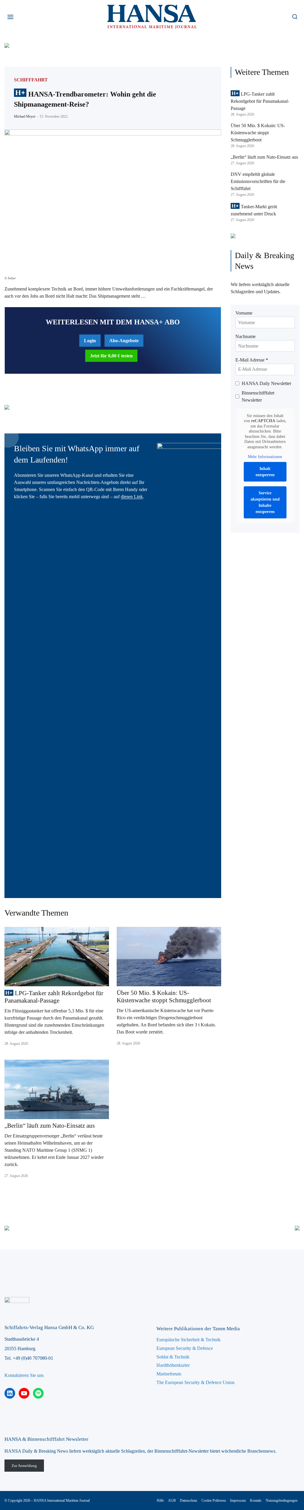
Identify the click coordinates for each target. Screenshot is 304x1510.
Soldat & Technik (172, 1356)
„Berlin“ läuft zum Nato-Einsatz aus (49, 1125)
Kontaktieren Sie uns (24, 1375)
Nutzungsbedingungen (281, 1500)
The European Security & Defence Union (195, 1382)
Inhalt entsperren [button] (265, 471)
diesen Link (132, 496)
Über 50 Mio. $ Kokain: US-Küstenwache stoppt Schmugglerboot (164, 996)
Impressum (238, 1500)
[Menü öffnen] (10, 17)
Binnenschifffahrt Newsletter (258, 396)
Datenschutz (188, 1500)
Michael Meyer (24, 116)
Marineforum (168, 1373)
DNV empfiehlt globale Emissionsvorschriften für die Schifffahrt (258, 181)
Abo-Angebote (124, 340)
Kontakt (255, 1500)
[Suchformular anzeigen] (295, 17)
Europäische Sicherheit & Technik (188, 1339)
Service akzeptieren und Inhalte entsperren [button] (265, 502)
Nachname (245, 336)
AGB (172, 1500)
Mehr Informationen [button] (265, 457)
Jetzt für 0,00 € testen (111, 355)
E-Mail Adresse (251, 359)
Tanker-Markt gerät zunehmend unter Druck (254, 210)
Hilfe (160, 1500)
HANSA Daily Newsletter (266, 383)
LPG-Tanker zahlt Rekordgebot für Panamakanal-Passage (53, 997)
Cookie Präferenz (214, 1500)
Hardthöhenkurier (173, 1365)
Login (90, 340)
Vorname (243, 312)
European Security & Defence (184, 1348)
